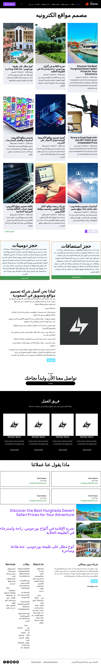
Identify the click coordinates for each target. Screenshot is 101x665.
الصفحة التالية (8, 231)
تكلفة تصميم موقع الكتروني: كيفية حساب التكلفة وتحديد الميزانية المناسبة (19, 209)
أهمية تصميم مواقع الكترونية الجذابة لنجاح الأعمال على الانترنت (51, 140)
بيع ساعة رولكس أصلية (38, 617)
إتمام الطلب (40, 569)
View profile (87, 450)
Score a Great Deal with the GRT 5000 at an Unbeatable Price (83, 140)
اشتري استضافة (76, 277)
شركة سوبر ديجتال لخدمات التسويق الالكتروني (38, 581)
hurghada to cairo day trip (24, 645)
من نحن (41, 591)
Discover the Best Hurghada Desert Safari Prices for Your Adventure (83, 70)
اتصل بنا (94, 581)
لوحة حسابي (40, 586)
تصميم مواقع (45, 146)
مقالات (42, 588)
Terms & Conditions (50, 662)
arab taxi (27, 647)
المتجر (42, 574)
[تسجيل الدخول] (22, 4)
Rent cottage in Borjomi (9, 590)
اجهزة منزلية (77, 146)
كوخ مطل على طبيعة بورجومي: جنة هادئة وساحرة (19, 67)
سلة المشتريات (39, 576)
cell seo (84, 77)
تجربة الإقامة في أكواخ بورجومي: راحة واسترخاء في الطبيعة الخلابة (51, 69)
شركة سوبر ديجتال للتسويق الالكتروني (84, 662)
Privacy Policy (36, 662)
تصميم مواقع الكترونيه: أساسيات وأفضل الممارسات (19, 138)
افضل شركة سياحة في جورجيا (39, 607)
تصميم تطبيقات (10, 578)
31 (96, 231)
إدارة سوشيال (11, 569)
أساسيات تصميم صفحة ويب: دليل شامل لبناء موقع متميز (83, 207)
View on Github (9, 4)
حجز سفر (78, 77)
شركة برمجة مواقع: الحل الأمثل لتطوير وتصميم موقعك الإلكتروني (51, 209)
